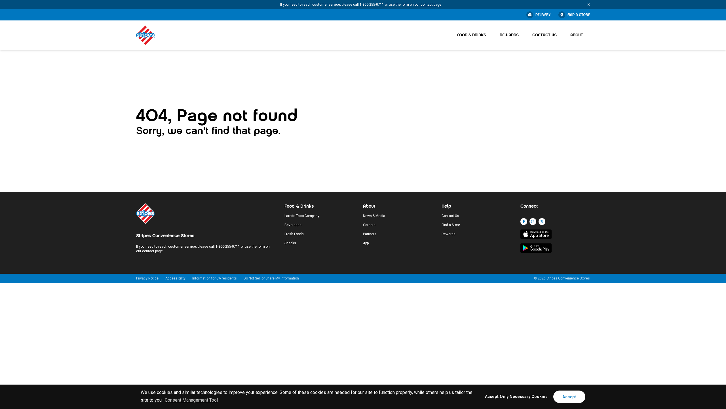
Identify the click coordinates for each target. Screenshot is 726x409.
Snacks (290, 243)
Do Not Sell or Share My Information (271, 278)
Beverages (292, 225)
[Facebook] (523, 221)
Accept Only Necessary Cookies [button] (516, 396)
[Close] (588, 4)
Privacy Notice (147, 278)
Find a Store (578, 15)
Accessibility (175, 278)
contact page (431, 5)
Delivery (542, 15)
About (576, 35)
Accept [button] (569, 397)
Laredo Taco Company (301, 216)
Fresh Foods (294, 234)
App (366, 243)
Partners (369, 234)
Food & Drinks (471, 35)
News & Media (374, 216)
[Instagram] (532, 221)
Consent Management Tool (191, 400)
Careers (369, 225)
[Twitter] (542, 221)
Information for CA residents (214, 278)
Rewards (509, 35)
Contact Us (544, 35)
